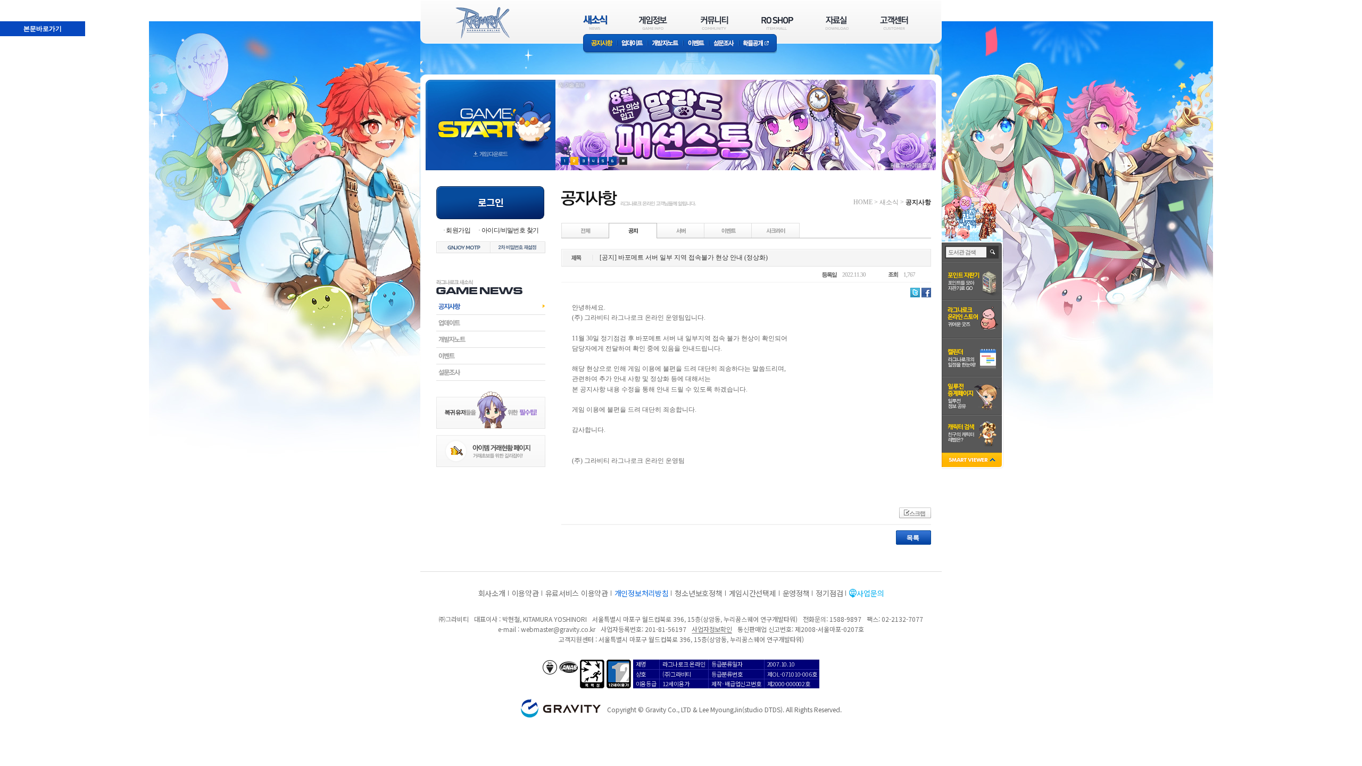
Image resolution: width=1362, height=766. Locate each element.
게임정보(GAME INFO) (653, 22)
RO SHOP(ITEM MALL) (777, 22)
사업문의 (870, 593)
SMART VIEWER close (973, 461)
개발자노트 (665, 44)
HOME (863, 202)
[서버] (681, 230)
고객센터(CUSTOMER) (894, 22)
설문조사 (724, 44)
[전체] (586, 230)
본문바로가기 (19, 5)
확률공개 (758, 44)
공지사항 (600, 44)
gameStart (490, 115)
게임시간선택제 (752, 593)
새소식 (889, 202)
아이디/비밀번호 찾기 (509, 230)
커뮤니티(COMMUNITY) (714, 22)
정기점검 (829, 593)
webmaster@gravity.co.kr (558, 629)
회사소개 (491, 593)
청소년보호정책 (698, 593)
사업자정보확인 (712, 629)
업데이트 (632, 44)
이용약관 (525, 593)
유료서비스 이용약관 (576, 593)
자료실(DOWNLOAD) (836, 22)
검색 (993, 252)
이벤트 (696, 44)
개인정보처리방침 (641, 593)
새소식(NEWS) (595, 22)
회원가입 (458, 230)
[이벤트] (728, 230)
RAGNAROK (482, 23)
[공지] (633, 230)
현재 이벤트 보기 (623, 161)
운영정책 (796, 593)
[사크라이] (776, 230)
